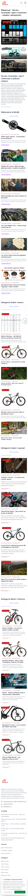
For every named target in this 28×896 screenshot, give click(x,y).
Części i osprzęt (6, 21)
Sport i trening (4, 864)
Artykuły (4, 811)
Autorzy (4, 844)
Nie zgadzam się (8, 892)
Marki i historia (5, 610)
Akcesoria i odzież (6, 61)
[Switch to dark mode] (21, 2)
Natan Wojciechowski (6, 334)
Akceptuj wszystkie (20, 892)
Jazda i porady (5, 861)
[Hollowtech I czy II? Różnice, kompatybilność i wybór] (14, 32)
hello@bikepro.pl (7, 806)
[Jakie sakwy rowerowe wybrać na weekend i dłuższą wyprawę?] (14, 66)
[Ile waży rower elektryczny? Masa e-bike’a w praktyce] (14, 53)
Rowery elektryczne (6, 48)
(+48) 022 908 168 (7, 804)
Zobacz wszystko (14, 116)
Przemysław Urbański (6, 164)
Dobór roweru (5, 314)
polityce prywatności (16, 889)
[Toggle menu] (25, 2)
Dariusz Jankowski (5, 134)
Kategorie (4, 858)
